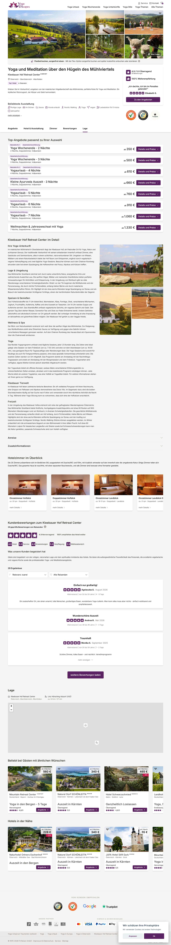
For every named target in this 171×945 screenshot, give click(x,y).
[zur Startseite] (19, 4)
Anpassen (133, 936)
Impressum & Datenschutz (43, 941)
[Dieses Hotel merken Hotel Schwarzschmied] (107, 769)
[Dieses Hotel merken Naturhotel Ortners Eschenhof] (11, 829)
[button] (97, 743)
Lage (85, 128)
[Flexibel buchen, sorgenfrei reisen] (139, 61)
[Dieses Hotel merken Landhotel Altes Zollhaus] (156, 769)
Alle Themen (157, 7)
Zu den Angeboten (143, 99)
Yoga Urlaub (73, 7)
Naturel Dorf (72, 794)
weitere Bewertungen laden (85, 675)
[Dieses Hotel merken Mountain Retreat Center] (11, 769)
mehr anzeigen (14, 115)
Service (58, 941)
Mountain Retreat (26, 794)
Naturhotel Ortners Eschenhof (26, 854)
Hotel (122, 794)
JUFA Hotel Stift (117, 854)
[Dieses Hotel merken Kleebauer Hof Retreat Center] (160, 13)
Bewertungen (70, 128)
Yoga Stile (127, 7)
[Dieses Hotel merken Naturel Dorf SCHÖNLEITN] (59, 769)
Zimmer (53, 128)
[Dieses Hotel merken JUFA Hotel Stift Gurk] (107, 829)
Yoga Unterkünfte (111, 7)
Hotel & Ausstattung (33, 128)
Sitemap (65, 941)
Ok (154, 936)
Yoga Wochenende (91, 7)
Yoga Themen (141, 7)
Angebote (13, 128)
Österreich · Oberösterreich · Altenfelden (26, 79)
